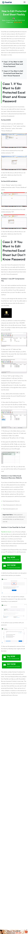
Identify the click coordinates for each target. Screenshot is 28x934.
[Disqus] (14, 722)
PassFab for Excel (6, 532)
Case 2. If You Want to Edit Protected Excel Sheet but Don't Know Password (13, 73)
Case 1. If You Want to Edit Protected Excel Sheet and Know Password (13, 64)
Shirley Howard (6, 20)
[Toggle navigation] (24, 2)
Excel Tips (14, 20)
